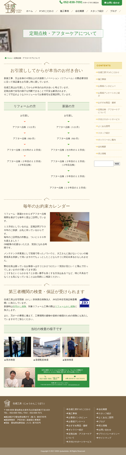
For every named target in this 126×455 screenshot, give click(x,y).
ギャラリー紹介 (76, 430)
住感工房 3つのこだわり (108, 72)
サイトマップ (105, 438)
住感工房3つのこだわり (80, 409)
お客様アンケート (77, 421)
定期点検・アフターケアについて (109, 110)
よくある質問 (104, 126)
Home (9, 58)
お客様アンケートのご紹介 (109, 94)
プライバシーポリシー (109, 434)
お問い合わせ (113, 3)
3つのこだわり (46, 11)
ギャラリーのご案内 (107, 140)
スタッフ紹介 (97, 11)
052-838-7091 (73, 2)
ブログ (113, 11)
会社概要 (79, 11)
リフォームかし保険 (65, 306)
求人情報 (102, 153)
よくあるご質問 (106, 417)
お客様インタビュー (107, 86)
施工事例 (64, 11)
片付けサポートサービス (109, 119)
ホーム (29, 11)
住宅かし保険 (19, 306)
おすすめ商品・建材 (107, 103)
